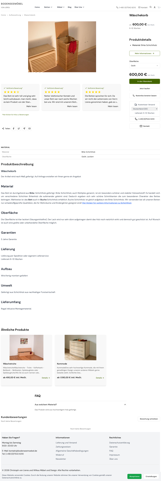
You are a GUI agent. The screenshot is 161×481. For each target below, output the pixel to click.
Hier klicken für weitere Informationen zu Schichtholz (106, 203)
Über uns (113, 459)
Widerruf (60, 455)
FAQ (111, 450)
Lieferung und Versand (66, 442)
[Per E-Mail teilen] (29, 128)
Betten (47, 7)
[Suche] (151, 7)
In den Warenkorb (144, 81)
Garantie (113, 446)
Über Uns (78, 7)
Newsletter (61, 459)
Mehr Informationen (143, 53)
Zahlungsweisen (63, 446)
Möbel (59, 7)
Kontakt (146, 126)
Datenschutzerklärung (119, 442)
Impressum (114, 455)
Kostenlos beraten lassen (146, 95)
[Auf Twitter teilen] (19, 128)
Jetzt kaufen (144, 88)
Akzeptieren (134, 476)
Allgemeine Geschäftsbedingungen (72, 450)
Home (37, 7)
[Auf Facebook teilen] (13, 128)
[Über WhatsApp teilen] (24, 128)
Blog (69, 7)
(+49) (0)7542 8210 (146, 119)
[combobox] (144, 65)
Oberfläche (134, 61)
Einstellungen (151, 476)
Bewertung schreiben (149, 419)
